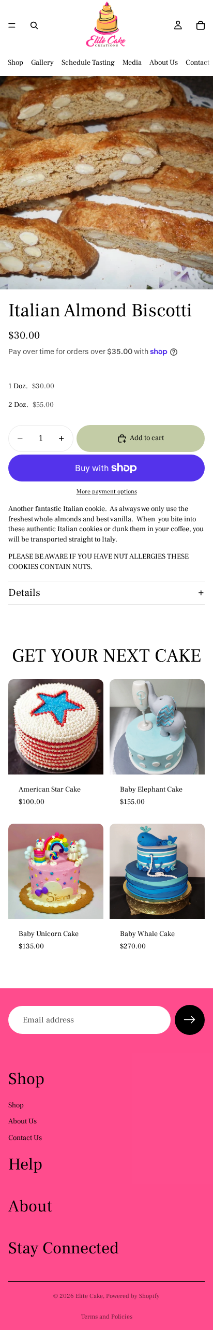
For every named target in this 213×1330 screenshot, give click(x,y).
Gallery (42, 62)
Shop (15, 62)
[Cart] (200, 25)
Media (132, 62)
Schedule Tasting (88, 62)
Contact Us (25, 1138)
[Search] (34, 25)
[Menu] (12, 25)
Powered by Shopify (133, 1296)
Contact (197, 62)
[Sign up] (190, 1020)
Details (24, 593)
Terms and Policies (106, 1317)
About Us (163, 62)
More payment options (107, 491)
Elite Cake (89, 1296)
